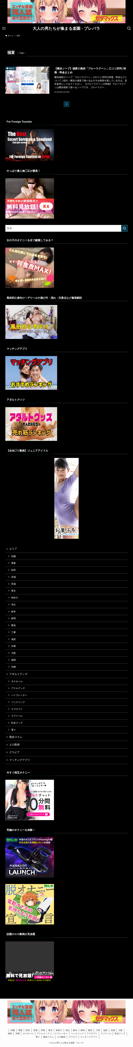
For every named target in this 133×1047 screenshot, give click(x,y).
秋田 (13, 570)
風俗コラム (15, 737)
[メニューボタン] (4, 28)
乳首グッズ (17, 723)
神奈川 (14, 597)
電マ (13, 729)
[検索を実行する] (124, 228)
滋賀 (13, 639)
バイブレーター (19, 695)
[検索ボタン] (129, 28)
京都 (13, 646)
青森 (13, 563)
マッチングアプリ (19, 760)
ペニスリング (18, 702)
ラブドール (17, 716)
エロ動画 (14, 744)
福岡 (13, 660)
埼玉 (13, 604)
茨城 (13, 584)
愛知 (13, 625)
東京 (13, 590)
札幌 (13, 556)
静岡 (13, 618)
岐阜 (13, 611)
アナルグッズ (18, 688)
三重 (13, 632)
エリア (13, 548)
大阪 (13, 653)
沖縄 (13, 667)
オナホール (17, 681)
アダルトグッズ (18, 674)
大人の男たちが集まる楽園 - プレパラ (66, 28)
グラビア (14, 752)
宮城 (13, 577)
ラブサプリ (17, 709)
